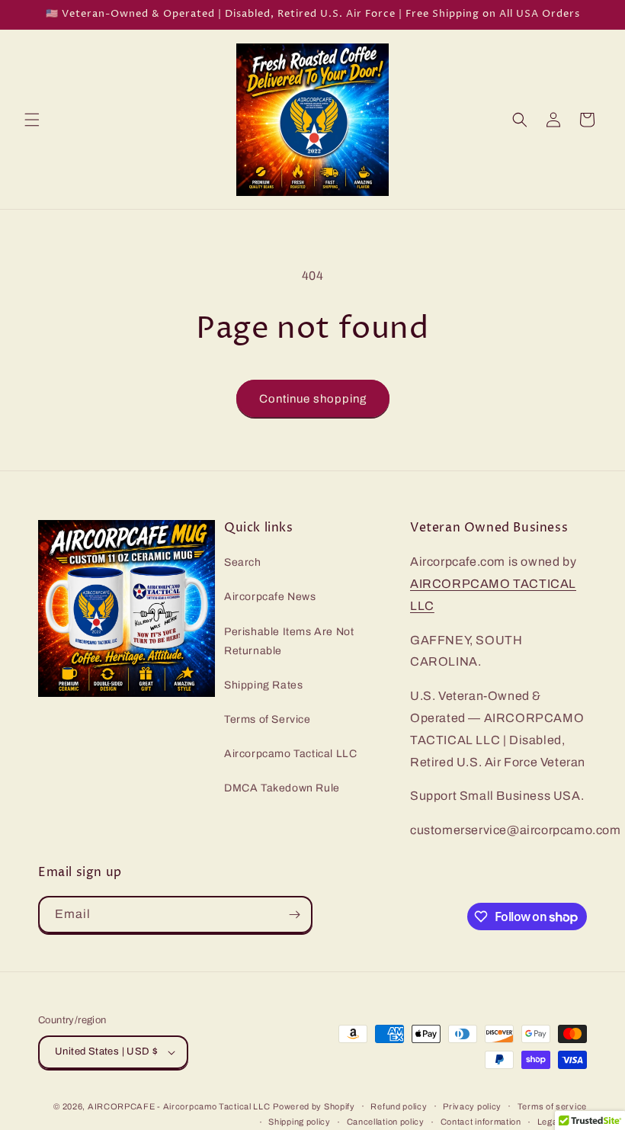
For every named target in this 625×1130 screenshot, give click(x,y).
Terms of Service (267, 719)
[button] (32, 119)
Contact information (481, 1121)
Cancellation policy (386, 1121)
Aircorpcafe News (270, 596)
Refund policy (398, 1106)
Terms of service (552, 1106)
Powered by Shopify (314, 1106)
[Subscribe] (294, 914)
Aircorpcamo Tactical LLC (290, 753)
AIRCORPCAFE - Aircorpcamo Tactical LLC (179, 1106)
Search (242, 562)
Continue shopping (313, 399)
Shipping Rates (263, 685)
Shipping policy (299, 1121)
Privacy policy (472, 1106)
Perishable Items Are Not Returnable (289, 641)
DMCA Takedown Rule (282, 788)
